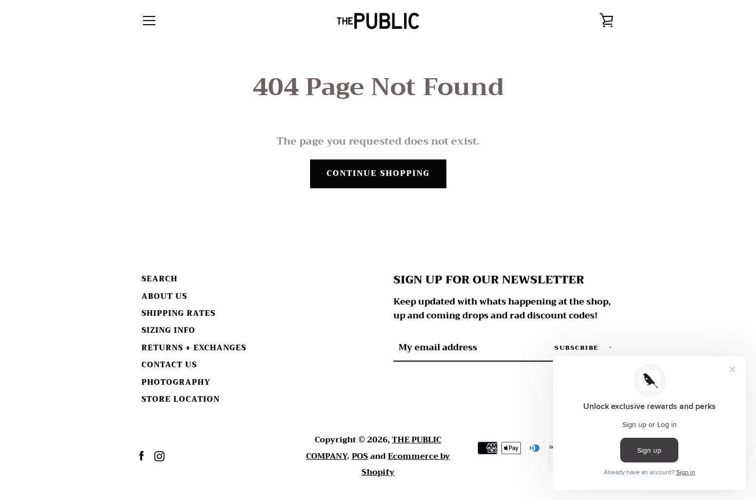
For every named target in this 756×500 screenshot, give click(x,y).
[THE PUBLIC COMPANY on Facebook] (141, 455)
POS (360, 456)
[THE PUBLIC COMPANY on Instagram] (159, 455)
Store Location (180, 399)
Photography (175, 382)
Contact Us (169, 365)
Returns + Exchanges (193, 348)
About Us (164, 296)
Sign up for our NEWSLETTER (488, 280)
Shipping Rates (178, 313)
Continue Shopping (378, 173)
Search (159, 279)
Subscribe (577, 348)
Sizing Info (168, 330)
